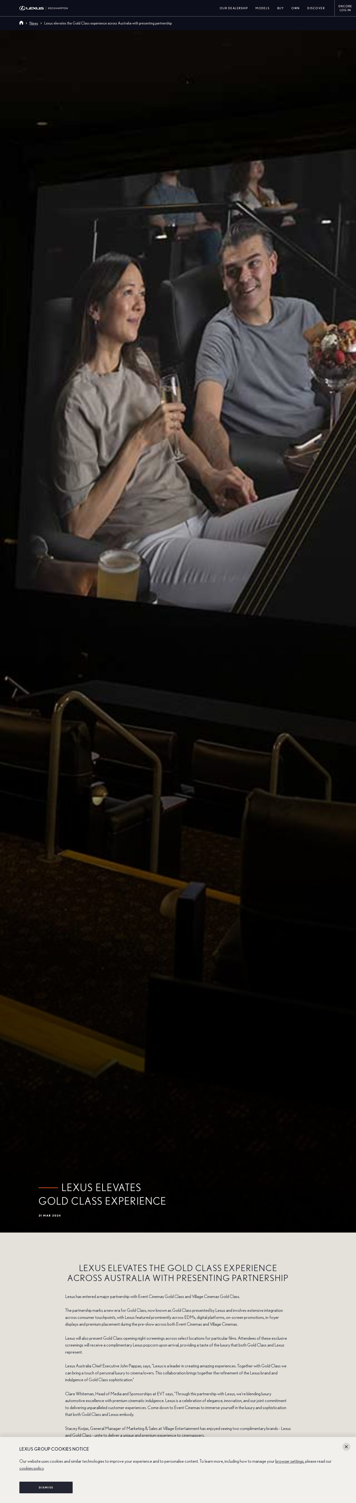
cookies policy (31, 1468)
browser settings (289, 1461)
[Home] (21, 23)
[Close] (346, 1447)
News (34, 23)
